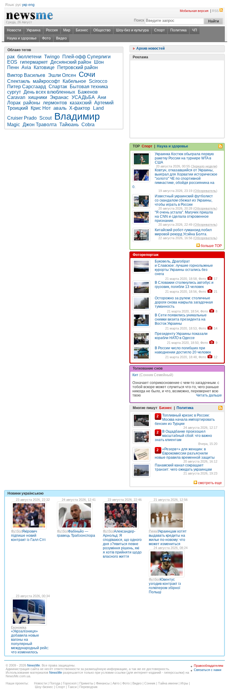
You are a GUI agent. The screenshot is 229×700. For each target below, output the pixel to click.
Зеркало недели (204, 166)
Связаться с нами (207, 670)
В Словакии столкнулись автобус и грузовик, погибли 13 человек (184, 284)
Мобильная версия (194, 11)
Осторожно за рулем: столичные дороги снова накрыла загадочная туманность (184, 302)
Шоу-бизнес (44, 687)
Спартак (58, 86)
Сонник (149, 683)
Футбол (16, 531)
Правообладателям (208, 665)
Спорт (159, 30)
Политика (178, 30)
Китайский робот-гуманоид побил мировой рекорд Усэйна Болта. (183, 232)
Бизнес (82, 30)
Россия (52, 30)
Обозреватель (205, 191)
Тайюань (69, 124)
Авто (116, 683)
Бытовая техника (89, 86)
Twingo (52, 56)
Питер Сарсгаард (26, 86)
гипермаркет (34, 62)
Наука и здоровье (22, 38)
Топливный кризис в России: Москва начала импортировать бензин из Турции (185, 419)
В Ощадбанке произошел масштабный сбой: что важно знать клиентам (183, 435)
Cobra (88, 124)
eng (31, 5)
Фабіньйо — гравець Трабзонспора (76, 533)
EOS (12, 62)
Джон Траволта (40, 124)
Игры (184, 683)
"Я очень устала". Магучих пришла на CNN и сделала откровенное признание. (184, 216)
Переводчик (88, 687)
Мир (66, 30)
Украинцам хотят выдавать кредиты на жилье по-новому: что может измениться (168, 537)
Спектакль (18, 81)
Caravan (16, 97)
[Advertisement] (177, 84)
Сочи (87, 74)
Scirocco (98, 81)
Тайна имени (168, 683)
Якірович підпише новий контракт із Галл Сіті (28, 535)
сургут (14, 91)
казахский (81, 102)
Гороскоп (70, 683)
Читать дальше (209, 395)
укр (24, 5)
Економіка (18, 627)
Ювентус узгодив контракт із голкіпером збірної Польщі (165, 585)
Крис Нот (41, 108)
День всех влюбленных (49, 91)
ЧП (194, 30)
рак (11, 56)
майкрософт (46, 81)
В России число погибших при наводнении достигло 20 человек (183, 350)
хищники (37, 97)
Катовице (44, 67)
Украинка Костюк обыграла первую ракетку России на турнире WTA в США (184, 158)
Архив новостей (150, 48)
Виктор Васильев (26, 75)
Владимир (77, 116)
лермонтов (55, 102)
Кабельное (74, 81)
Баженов (88, 91)
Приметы (86, 683)
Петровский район (77, 67)
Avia (26, 67)
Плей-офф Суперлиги (86, 56)
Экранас (60, 97)
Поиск (139, 20)
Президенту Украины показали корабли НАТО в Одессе (181, 336)
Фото (46, 38)
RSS (215, 11)
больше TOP (211, 246)
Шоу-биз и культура (132, 30)
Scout (45, 118)
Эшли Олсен (62, 75)
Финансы (103, 683)
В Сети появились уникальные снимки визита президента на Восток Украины (181, 319)
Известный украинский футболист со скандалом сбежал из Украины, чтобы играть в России (184, 200)
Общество (102, 30)
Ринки (153, 531)
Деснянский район (70, 62)
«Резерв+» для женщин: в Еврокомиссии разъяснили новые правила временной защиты (185, 453)
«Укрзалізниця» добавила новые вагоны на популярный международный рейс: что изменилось (30, 641)
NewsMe (33, 665)
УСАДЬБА (83, 97)
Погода (54, 683)
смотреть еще (210, 483)
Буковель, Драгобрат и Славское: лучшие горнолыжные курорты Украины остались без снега (184, 267)
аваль (59, 108)
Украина (34, 30)
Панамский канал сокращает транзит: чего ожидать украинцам (183, 467)
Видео (61, 38)
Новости (14, 30)
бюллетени (29, 56)
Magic (13, 124)
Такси (72, 687)
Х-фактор (80, 108)
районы (31, 102)
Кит (135, 375)
